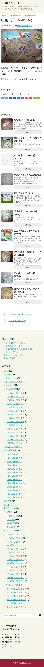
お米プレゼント (10, 378)
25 (8, 642)
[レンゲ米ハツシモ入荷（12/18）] (7, 160)
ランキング (8, 385)
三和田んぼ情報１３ (15, 418)
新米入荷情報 (9, 450)
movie (6, 371)
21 (16, 640)
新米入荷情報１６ (14, 490)
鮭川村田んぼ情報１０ (16, 600)
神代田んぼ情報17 (15, 542)
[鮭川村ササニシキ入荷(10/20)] (20, 98)
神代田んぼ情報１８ (15, 574)
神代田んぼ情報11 (14, 535)
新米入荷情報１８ (14, 497)
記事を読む (28, 132)
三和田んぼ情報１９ (15, 440)
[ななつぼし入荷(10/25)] (7, 124)
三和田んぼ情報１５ (15, 425)
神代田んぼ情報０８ (15, 549)
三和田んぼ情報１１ (15, 411)
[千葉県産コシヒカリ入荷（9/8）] (7, 216)
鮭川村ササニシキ (27, 71)
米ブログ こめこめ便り (14, 355)
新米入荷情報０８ (14, 462)
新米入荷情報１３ (14, 480)
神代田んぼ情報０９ (15, 552)
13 (13, 637)
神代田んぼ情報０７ (15, 545)
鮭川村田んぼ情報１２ (16, 603)
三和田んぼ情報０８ (15, 400)
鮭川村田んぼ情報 (11, 585)
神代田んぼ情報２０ (15, 581)
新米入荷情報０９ (14, 465)
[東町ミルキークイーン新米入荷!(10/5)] (7, 143)
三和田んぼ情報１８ (15, 436)
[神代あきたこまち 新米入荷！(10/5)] (7, 293)
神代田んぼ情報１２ (15, 560)
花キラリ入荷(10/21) (17, 321)
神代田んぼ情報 (10, 530)
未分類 (6, 505)
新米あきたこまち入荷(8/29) (27, 175)
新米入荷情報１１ (14, 472)
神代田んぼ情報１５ (15, 570)
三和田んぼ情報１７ (15, 432)
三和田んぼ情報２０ (15, 443)
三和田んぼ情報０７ (15, 397)
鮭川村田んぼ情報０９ (16, 596)
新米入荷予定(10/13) (23, 193)
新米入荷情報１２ (14, 476)
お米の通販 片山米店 (13, 346)
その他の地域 (13, 516)
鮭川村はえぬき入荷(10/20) (20, 314)
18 (8, 640)
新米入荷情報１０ (14, 469)
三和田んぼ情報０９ (15, 404)
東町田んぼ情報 (10, 508)
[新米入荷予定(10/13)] (7, 197)
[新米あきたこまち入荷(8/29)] (7, 179)
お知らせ (7, 374)
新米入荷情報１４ (14, 483)
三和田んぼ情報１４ (15, 422)
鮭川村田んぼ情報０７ (16, 589)
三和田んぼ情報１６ (15, 429)
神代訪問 (11, 523)
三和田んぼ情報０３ (15, 393)
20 (13, 640)
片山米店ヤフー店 (11, 352)
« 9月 (4, 647)
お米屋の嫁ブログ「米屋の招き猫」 (19, 349)
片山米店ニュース (10, 3)
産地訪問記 (8, 512)
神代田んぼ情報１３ (15, 563)
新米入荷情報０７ (14, 458)
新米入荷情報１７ (14, 494)
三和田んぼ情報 (10, 389)
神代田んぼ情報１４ (15, 567)
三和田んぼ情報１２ (15, 415)
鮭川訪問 (11, 527)
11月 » (10, 647)
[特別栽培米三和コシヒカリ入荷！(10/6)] (7, 256)
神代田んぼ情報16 (15, 538)
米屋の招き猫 (9, 358)
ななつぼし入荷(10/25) (25, 120)
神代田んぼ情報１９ (15, 578)
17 (6, 640)
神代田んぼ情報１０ (15, 556)
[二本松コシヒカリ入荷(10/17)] (7, 278)
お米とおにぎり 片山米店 (15, 343)
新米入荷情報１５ (14, 487)
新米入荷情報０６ (24, 26)
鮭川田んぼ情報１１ (15, 607)
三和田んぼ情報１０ (15, 407)
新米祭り (7, 501)
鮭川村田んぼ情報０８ (16, 593)
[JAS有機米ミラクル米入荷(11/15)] (7, 235)
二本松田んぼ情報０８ (13, 447)
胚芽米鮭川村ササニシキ (11, 79)
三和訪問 (11, 520)
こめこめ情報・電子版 (13, 382)
